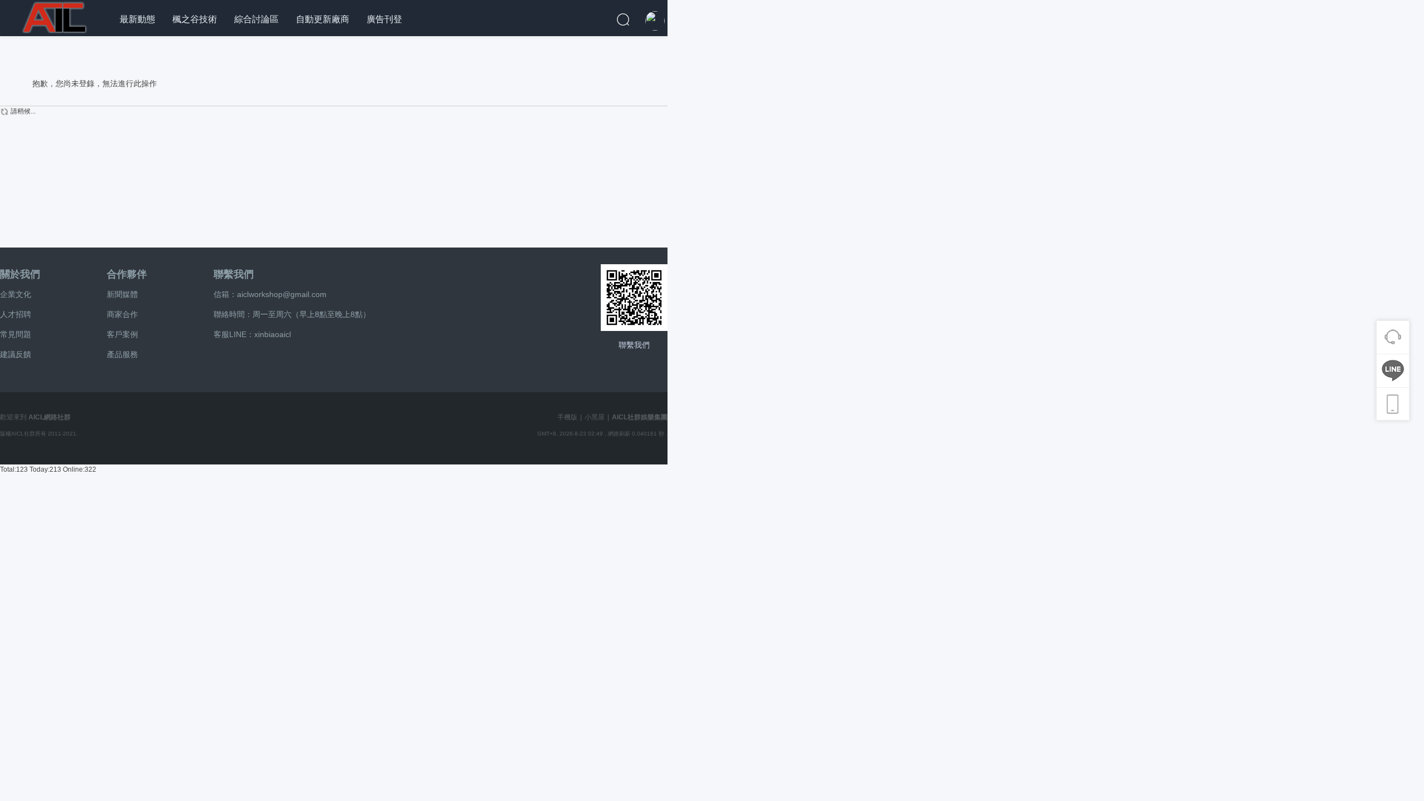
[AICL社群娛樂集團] (55, 16)
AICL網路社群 (49, 417)
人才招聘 (15, 314)
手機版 (567, 417)
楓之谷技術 (194, 19)
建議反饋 (15, 354)
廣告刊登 (384, 19)
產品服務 (122, 354)
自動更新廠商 (322, 19)
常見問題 (15, 334)
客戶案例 (122, 334)
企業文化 (15, 294)
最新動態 (137, 19)
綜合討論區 (256, 19)
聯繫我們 (234, 274)
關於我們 (20, 274)
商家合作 (122, 314)
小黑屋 (595, 417)
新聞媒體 (122, 294)
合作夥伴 (127, 274)
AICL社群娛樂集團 (640, 417)
